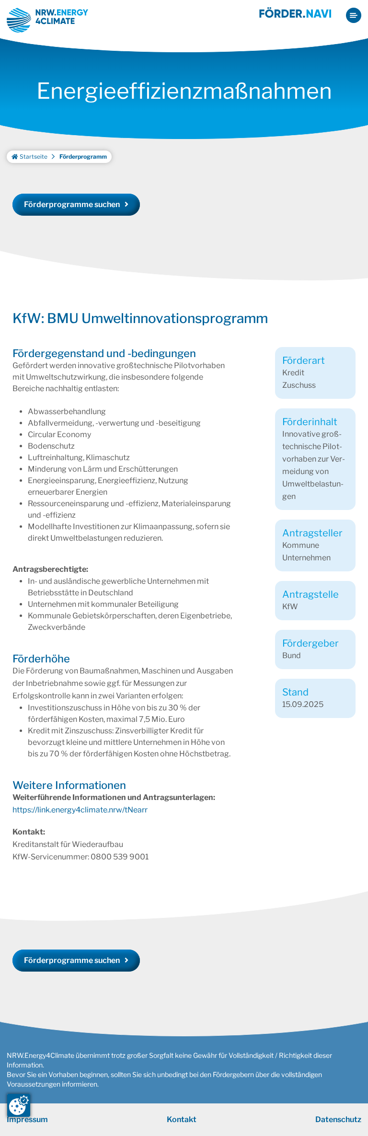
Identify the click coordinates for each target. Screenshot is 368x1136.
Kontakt (181, 1119)
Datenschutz (338, 1119)
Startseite (32, 156)
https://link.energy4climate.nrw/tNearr (80, 809)
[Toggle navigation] (353, 15)
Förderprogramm (83, 156)
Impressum (27, 1119)
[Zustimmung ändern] (18, 1105)
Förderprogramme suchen (72, 204)
